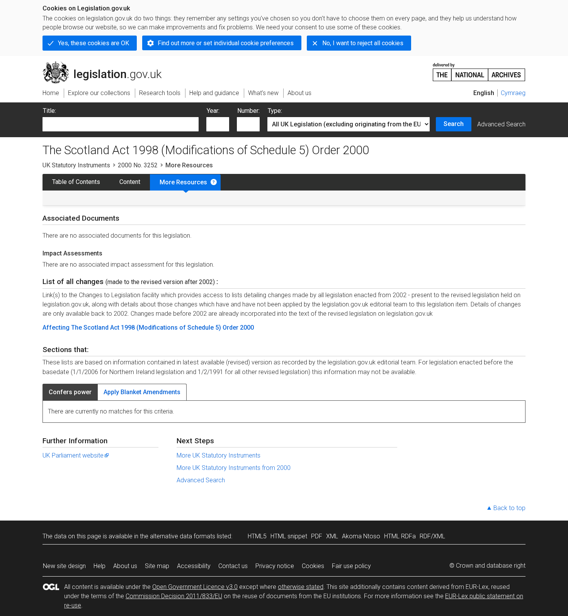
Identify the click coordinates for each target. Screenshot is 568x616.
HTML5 (257, 536)
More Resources (183, 182)
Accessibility (194, 566)
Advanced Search (501, 124)
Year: (213, 110)
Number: (248, 110)
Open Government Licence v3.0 (195, 586)
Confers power (70, 392)
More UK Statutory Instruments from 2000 (234, 467)
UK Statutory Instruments (76, 165)
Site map (157, 566)
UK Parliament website (73, 455)
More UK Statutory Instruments (218, 455)
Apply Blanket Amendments (142, 392)
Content (129, 181)
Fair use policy (351, 566)
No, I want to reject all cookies (362, 43)
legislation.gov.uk (106, 64)
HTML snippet (288, 536)
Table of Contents (76, 181)
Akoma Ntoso (361, 536)
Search (454, 124)
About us (125, 566)
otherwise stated (300, 586)
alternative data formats (182, 536)
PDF (316, 536)
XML (332, 536)
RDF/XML (432, 536)
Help (99, 566)
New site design (64, 566)
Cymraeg (513, 93)
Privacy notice (274, 566)
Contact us (233, 566)
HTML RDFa (400, 536)
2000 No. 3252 (138, 165)
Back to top (509, 508)
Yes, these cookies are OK (93, 43)
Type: (275, 110)
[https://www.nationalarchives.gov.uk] (479, 69)
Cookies (313, 566)
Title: (49, 110)
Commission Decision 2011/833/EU (174, 596)
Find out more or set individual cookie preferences (226, 43)
